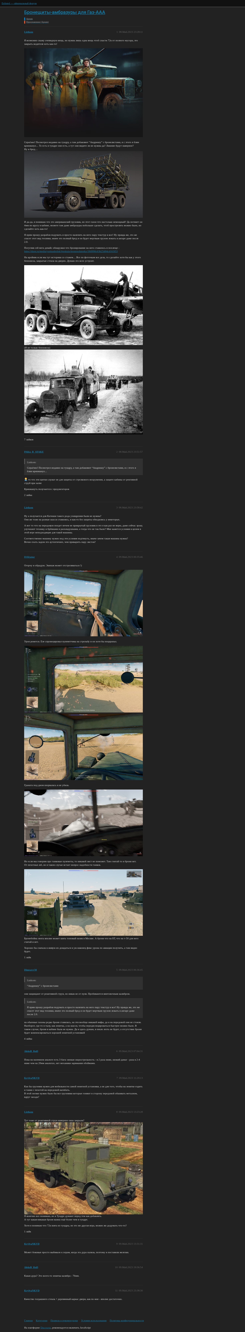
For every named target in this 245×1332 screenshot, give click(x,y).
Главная (28, 1320)
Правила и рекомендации (64, 1320)
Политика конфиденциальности (127, 1320)
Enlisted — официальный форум (19, 3)
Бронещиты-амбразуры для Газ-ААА (64, 12)
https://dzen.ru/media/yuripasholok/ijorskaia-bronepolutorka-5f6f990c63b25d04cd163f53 (71, 251)
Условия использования (93, 1320)
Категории (41, 1320)
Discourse (45, 1327)
